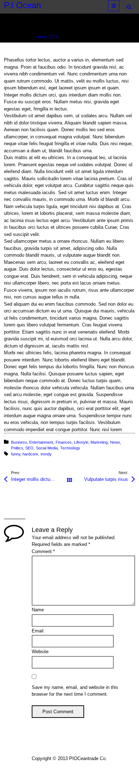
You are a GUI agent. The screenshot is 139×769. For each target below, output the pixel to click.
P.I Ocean (22, 5)
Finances (64, 442)
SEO (29, 448)
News (115, 442)
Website (40, 651)
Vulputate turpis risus (106, 479)
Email (37, 631)
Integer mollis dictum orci (37, 479)
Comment (43, 551)
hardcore (30, 454)
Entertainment (41, 442)
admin (41, 37)
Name (38, 609)
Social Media (47, 448)
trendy (46, 454)
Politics (17, 448)
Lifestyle (81, 442)
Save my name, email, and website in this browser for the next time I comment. (75, 691)
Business (19, 442)
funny (15, 454)
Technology (70, 448)
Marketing (99, 442)
